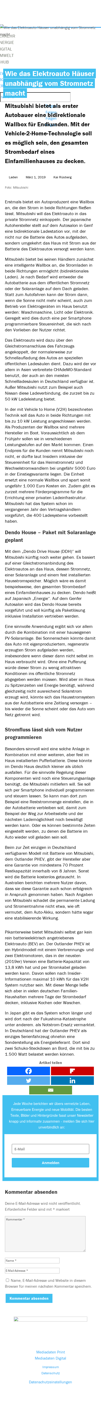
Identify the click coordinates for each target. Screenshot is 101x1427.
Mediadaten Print (50, 1351)
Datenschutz (50, 1373)
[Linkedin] (72, 1080)
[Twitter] (28, 1080)
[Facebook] (28, 1071)
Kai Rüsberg (62, 177)
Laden (13, 177)
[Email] (50, 1090)
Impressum (50, 1367)
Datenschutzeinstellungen (50, 1381)
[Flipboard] (72, 1071)
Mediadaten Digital (50, 1358)
